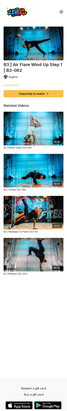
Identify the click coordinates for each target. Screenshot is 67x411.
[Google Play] (48, 405)
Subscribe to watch (32, 94)
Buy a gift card (33, 394)
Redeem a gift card (33, 388)
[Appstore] (19, 405)
